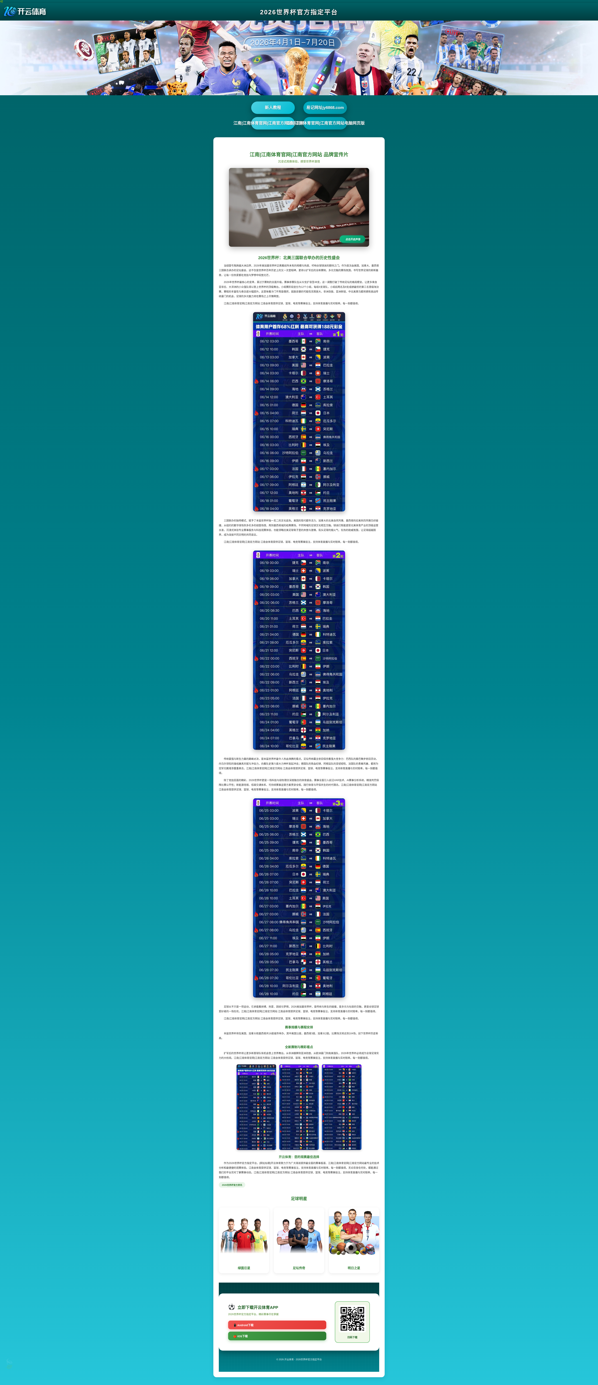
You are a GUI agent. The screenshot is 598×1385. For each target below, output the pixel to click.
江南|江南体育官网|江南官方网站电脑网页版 (325, 123)
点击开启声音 (353, 239)
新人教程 (273, 107)
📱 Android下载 (243, 1325)
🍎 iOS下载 (240, 1336)
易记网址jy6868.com (325, 107)
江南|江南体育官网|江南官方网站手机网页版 (273, 123)
